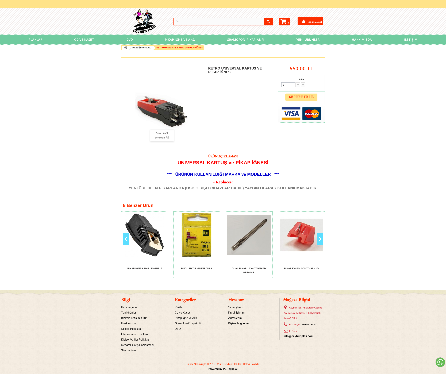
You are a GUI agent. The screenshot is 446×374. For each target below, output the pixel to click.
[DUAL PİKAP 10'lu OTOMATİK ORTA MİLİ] (249, 235)
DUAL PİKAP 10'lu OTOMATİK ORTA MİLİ (249, 270)
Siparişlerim (235, 307)
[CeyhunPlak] (144, 21)
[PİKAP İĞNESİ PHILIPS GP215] (144, 235)
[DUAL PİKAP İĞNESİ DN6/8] (197, 235)
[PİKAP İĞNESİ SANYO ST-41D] (301, 235)
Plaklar (35, 39)
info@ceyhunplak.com (298, 336)
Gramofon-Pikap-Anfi (245, 39)
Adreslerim (235, 318)
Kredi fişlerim (236, 312)
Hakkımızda (362, 39)
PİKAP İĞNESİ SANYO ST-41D (301, 268)
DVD (129, 39)
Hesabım (236, 300)
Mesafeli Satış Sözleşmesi (137, 345)
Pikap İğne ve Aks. (180, 39)
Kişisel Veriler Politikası (135, 339)
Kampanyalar (129, 307)
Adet (301, 79)
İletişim (410, 39)
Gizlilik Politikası (131, 328)
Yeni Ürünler (308, 39)
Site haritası (128, 350)
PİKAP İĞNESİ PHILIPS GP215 (144, 268)
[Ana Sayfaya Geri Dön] (125, 48)
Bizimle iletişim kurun (134, 318)
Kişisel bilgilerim (238, 323)
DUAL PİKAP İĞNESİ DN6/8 (197, 268)
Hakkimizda (128, 323)
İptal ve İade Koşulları (134, 334)
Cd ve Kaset (84, 39)
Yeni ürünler (128, 312)
